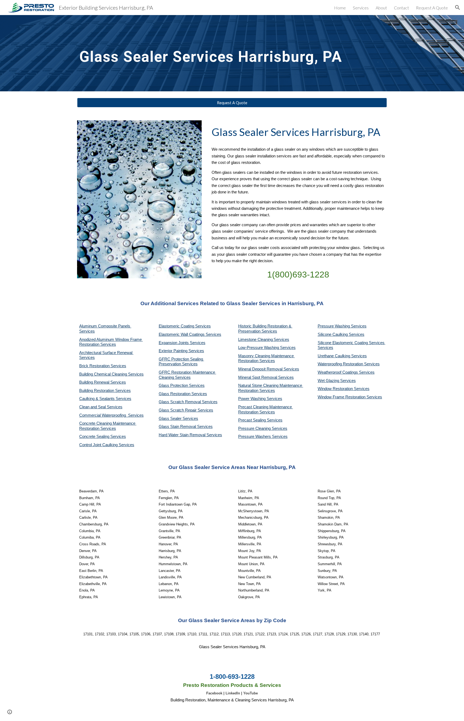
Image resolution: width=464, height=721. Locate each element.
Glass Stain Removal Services (186, 426)
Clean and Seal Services (100, 407)
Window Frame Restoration (342, 397)
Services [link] (361, 7)
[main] (232, 53)
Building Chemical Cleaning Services (111, 374)
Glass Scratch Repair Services (186, 410)
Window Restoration (336, 389)
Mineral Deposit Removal (261, 369)
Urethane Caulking (334, 356)
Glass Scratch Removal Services (188, 402)
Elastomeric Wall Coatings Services (190, 334)
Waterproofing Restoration (341, 364)
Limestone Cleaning (255, 339)
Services (281, 339)
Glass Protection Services (182, 385)
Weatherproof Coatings (338, 372)
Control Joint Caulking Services (106, 445)
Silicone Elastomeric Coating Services (351, 343)
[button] (457, 7)
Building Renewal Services (102, 382)
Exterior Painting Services (181, 351)
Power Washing (252, 398)
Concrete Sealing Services (102, 436)
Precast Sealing (252, 420)
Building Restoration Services (105, 390)
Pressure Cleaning (255, 428)
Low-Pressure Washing (259, 347)
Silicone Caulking (333, 334)
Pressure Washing (334, 326)
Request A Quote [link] (432, 7)
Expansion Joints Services (182, 343)
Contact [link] (401, 7)
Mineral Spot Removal (258, 377)
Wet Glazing (329, 380)
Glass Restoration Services (183, 394)
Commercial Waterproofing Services (111, 415)
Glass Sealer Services (178, 418)
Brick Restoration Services (102, 366)
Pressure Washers (255, 436)
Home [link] (340, 7)
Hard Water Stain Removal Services (190, 435)
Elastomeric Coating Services (185, 326)
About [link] (381, 7)
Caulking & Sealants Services (105, 398)
